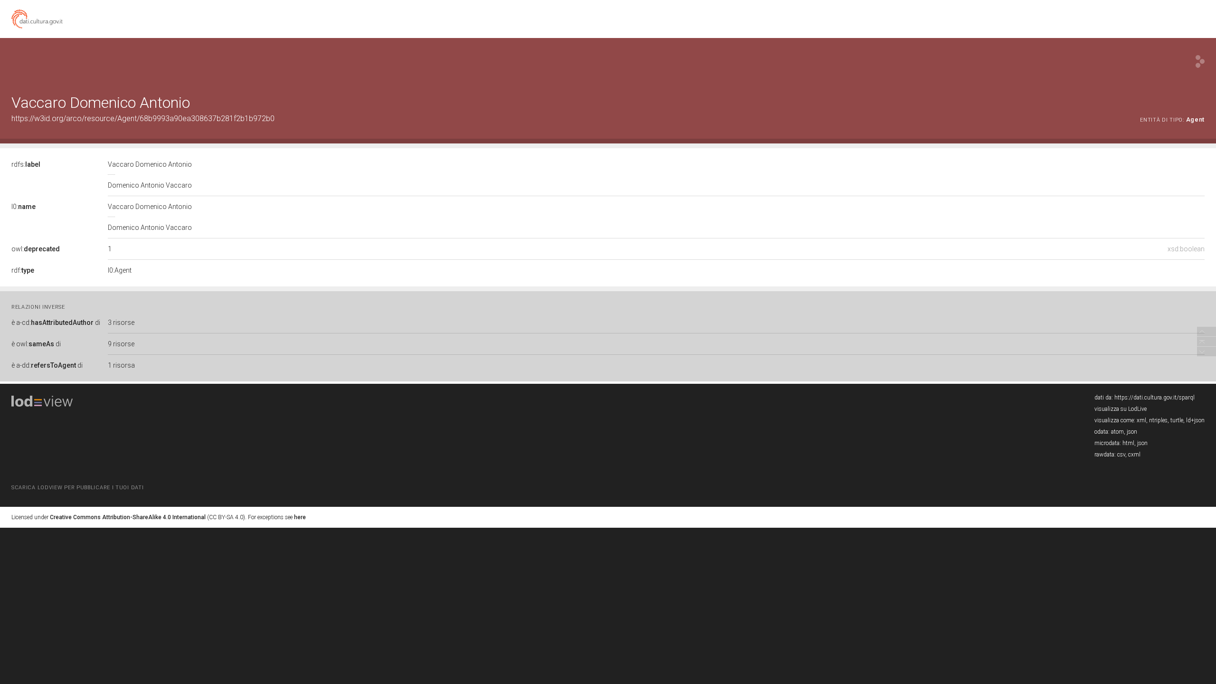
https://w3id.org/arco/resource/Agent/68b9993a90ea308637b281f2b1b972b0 (143, 118)
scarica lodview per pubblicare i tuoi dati (77, 487)
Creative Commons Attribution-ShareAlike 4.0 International (128, 517)
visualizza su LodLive (1120, 409)
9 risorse (121, 344)
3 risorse (121, 322)
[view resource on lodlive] (1200, 61)
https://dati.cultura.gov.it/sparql (1154, 397)
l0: (23, 206)
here (300, 517)
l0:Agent (120, 270)
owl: (35, 249)
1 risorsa (121, 365)
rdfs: (25, 164)
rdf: (22, 270)
